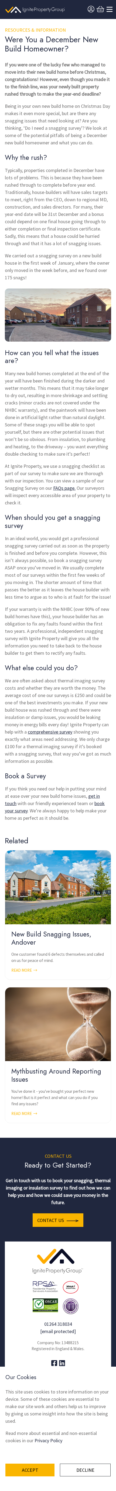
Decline (85, 1470)
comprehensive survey (50, 732)
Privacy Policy (48, 1440)
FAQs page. (64, 488)
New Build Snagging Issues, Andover (51, 938)
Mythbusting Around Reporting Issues (56, 1075)
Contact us (50, 1220)
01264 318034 (58, 1324)
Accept (30, 1470)
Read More (22, 970)
